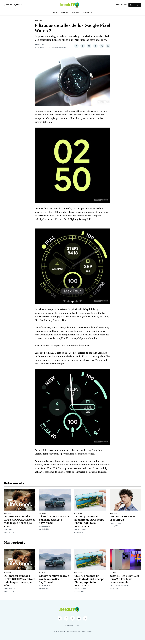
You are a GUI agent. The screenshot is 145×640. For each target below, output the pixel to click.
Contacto (87, 13)
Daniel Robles (40, 44)
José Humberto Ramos (119, 585)
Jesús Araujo (9, 529)
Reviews (64, 13)
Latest (77, 625)
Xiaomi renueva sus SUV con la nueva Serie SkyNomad (54, 520)
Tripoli (89, 632)
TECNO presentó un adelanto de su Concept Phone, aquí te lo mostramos (89, 521)
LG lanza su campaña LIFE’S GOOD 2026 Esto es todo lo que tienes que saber (19, 521)
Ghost (83, 632)
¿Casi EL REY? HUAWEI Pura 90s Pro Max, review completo (124, 579)
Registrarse (121, 5)
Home (55, 13)
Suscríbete (135, 5)
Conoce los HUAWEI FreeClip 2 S (122, 518)
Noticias (75, 13)
